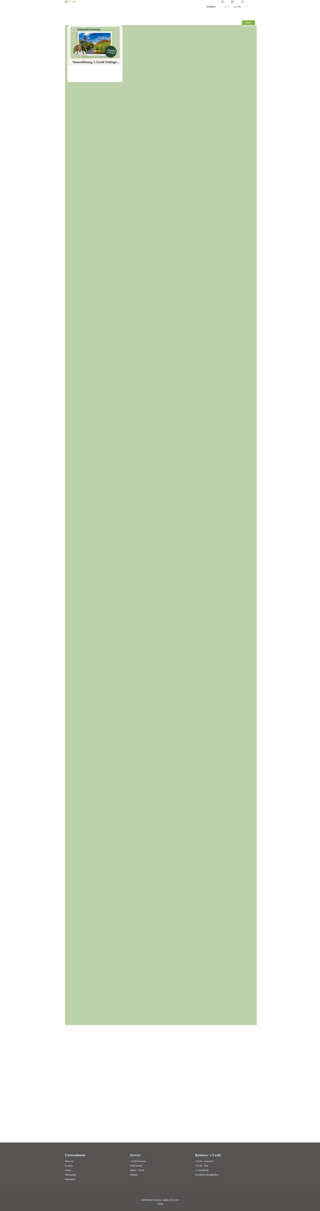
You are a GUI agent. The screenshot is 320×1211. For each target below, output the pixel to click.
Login (160, 1204)
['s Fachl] (70, 1)
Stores (211, 7)
